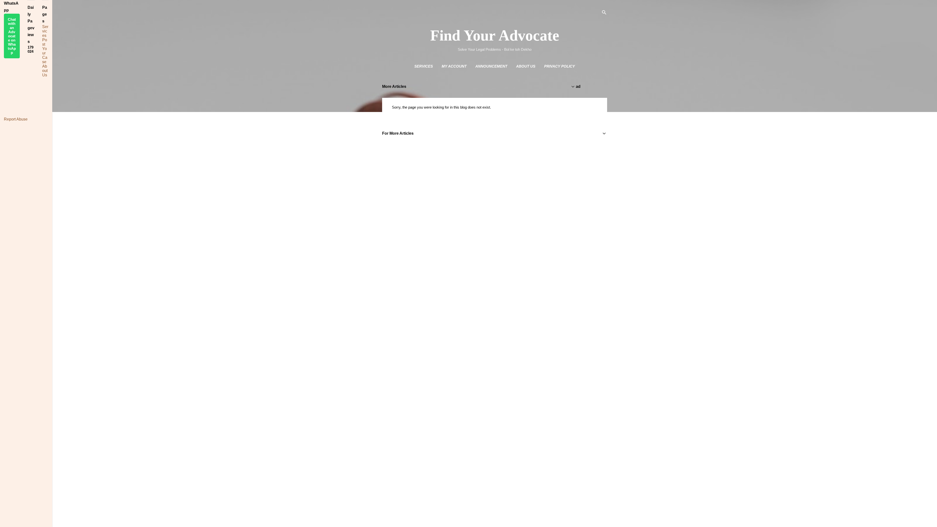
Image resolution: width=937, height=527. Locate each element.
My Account (454, 66)
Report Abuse (16, 119)
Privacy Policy (559, 66)
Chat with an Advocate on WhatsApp (12, 36)
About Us (525, 66)
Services (423, 66)
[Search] (604, 13)
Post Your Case (44, 51)
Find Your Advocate (494, 35)
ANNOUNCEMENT (491, 66)
